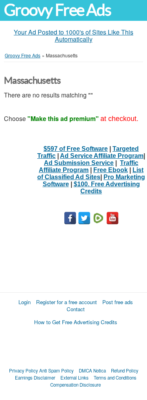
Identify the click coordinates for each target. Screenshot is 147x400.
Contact (76, 309)
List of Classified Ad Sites (90, 173)
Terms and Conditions (115, 377)
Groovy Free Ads (57, 10)
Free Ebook (110, 170)
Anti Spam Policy (56, 370)
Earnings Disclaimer (35, 377)
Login (24, 302)
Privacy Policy (23, 370)
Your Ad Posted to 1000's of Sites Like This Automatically (73, 36)
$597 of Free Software (76, 148)
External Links (74, 377)
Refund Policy (124, 370)
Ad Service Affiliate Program (101, 155)
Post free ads (117, 302)
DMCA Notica (92, 370)
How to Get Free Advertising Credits (75, 322)
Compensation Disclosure (75, 385)
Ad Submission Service (79, 163)
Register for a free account (66, 302)
